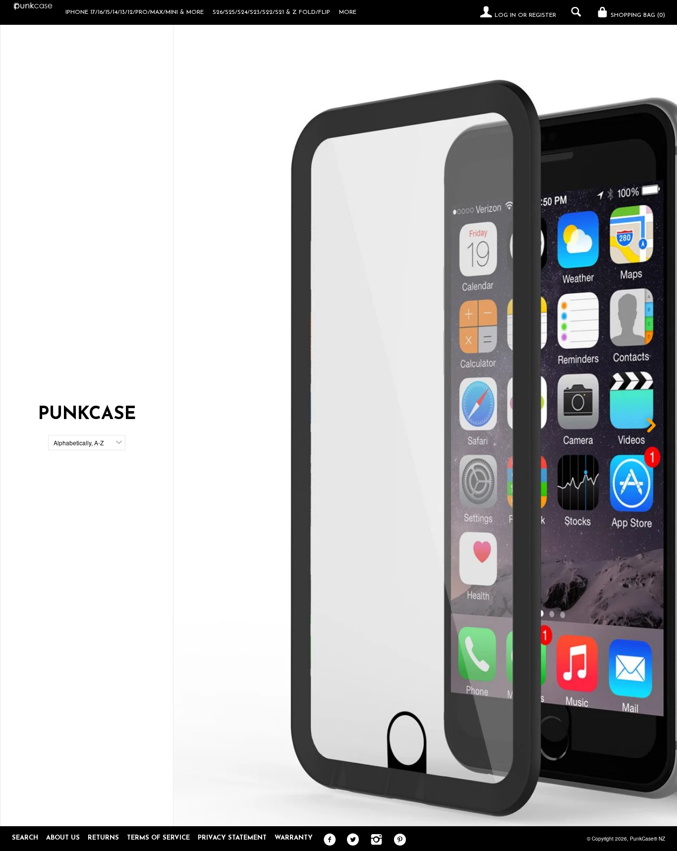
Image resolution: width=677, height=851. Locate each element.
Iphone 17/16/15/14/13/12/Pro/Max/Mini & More (134, 12)
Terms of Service (158, 838)
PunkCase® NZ (647, 838)
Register (542, 15)
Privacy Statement (232, 838)
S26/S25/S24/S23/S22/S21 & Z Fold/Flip (271, 12)
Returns (103, 838)
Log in (505, 15)
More (347, 12)
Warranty (294, 838)
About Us (63, 838)
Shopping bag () (637, 15)
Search (25, 838)
